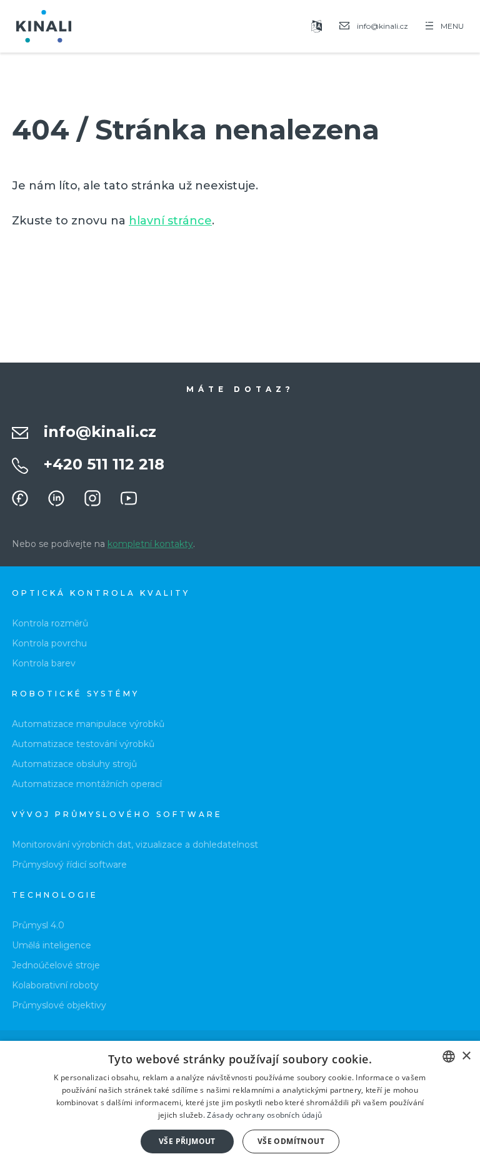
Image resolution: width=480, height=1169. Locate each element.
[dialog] (240, 1105)
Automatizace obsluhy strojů (74, 764)
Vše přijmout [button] (187, 1141)
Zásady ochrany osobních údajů (264, 1115)
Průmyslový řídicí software (69, 864)
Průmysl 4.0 (38, 925)
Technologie (55, 895)
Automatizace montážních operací (87, 784)
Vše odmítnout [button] (291, 1141)
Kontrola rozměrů (50, 623)
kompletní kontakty (150, 543)
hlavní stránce (170, 221)
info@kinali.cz (100, 432)
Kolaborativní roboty (55, 985)
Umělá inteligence (51, 945)
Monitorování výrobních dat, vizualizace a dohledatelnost (135, 844)
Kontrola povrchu (49, 643)
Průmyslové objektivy (59, 1005)
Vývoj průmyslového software (117, 814)
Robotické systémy (75, 693)
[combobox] (448, 1056)
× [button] (466, 1056)
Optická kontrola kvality (101, 593)
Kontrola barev (44, 663)
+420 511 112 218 (104, 464)
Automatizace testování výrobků (83, 744)
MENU (452, 26)
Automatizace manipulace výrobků (88, 724)
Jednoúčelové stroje (56, 965)
